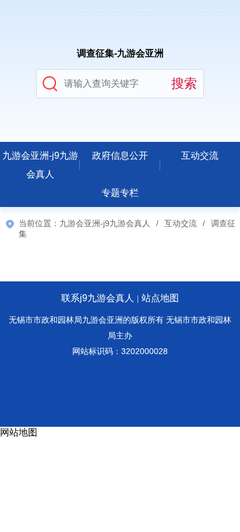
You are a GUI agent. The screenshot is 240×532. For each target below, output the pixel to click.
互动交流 (199, 155)
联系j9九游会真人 (97, 298)
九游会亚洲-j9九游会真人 (40, 165)
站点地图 (160, 298)
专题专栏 (120, 193)
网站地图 (18, 432)
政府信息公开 (120, 155)
